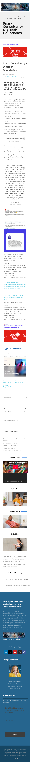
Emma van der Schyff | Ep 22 (11, 445)
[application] (15, 472)
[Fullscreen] (25, 481)
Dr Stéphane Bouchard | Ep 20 (12, 450)
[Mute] (22, 481)
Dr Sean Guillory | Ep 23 (10, 443)
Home (6, 17)
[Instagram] (20, 652)
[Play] (5, 481)
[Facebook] (24, 652)
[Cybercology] (15, 7)
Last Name (9, 720)
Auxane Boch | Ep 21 (9, 448)
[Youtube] (15, 652)
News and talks (20, 78)
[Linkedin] (6, 652)
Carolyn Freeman (12, 76)
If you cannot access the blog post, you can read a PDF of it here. (13, 297)
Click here (17, 558)
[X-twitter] (10, 652)
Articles (13, 17)
